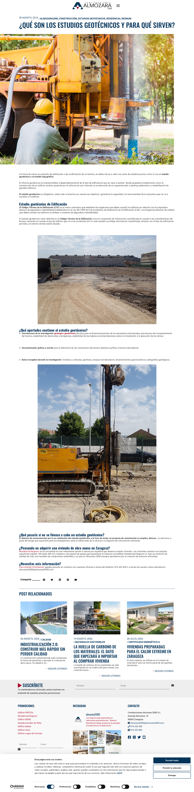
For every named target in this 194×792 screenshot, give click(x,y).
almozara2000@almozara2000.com (147, 723)
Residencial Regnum (118, 18)
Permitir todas (172, 760)
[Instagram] (134, 737)
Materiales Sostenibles (90, 642)
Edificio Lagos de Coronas (30, 733)
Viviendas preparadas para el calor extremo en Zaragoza (149, 651)
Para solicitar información (31, 567)
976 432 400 (136, 726)
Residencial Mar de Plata (29, 723)
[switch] (77, 787)
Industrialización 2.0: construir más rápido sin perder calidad (42, 649)
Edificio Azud (24, 730)
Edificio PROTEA (25, 712)
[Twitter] (139, 737)
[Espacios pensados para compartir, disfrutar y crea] (80, 737)
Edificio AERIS (24, 719)
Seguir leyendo (56, 669)
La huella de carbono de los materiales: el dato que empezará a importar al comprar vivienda (95, 654)
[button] (44, 580)
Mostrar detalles (141, 787)
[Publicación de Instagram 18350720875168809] (97, 737)
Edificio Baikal (24, 726)
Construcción (68, 18)
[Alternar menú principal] (118, 5)
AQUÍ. (120, 773)
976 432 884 (136, 730)
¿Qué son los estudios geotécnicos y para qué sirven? (97, 25)
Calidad (46, 640)
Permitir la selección (172, 768)
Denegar (172, 775)
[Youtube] (144, 737)
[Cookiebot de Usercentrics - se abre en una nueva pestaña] (17, 787)
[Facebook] (129, 737)
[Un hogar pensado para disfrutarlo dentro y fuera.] (113, 737)
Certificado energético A (144, 642)
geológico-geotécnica (64, 333)
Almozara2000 (49, 18)
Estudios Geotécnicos (91, 18)
